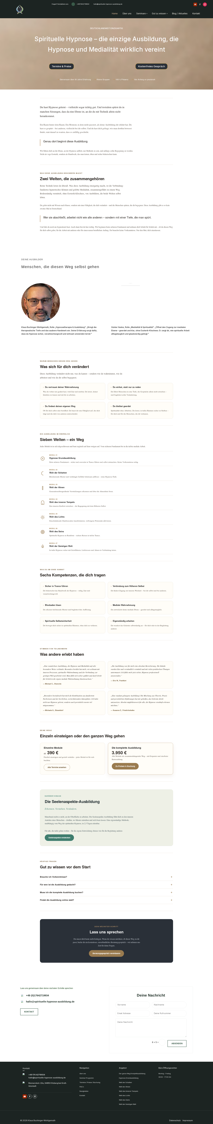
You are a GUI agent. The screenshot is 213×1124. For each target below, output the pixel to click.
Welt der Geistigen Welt (127, 1104)
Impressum (188, 1120)
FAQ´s (82, 1087)
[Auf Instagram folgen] (205, 4)
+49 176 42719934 (36, 1075)
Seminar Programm (87, 1078)
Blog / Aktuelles (179, 13)
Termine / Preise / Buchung (90, 1082)
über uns (83, 1073)
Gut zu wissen (159, 13)
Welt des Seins (124, 1100)
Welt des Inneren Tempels (128, 1091)
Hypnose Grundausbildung (128, 1078)
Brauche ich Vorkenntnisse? (53, 876)
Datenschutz (175, 1120)
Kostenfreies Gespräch (151, 66)
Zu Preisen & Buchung (125, 766)
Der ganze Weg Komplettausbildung (132, 1073)
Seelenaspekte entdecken (59, 837)
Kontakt (196, 13)
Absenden (177, 1043)
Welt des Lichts (124, 1095)
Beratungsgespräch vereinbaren (106, 953)
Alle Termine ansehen (57, 767)
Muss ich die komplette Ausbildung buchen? (61, 892)
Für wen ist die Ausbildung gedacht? (58, 884)
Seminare (141, 13)
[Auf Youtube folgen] (195, 4)
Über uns (127, 13)
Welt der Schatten (125, 1082)
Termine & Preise (61, 66)
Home (115, 13)
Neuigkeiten (84, 1091)
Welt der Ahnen (124, 1087)
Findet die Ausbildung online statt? (57, 900)
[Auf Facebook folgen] (200, 4)
